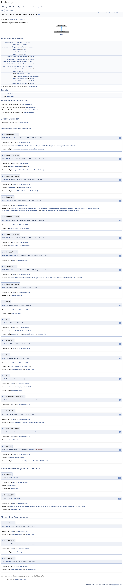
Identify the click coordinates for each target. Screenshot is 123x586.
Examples (49, 7)
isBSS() (11, 506)
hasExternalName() (25, 187)
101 (13, 142)
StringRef (26, 76)
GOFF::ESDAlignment (9, 61)
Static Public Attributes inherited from (18, 107)
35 (13, 566)
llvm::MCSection (32, 86)
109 (13, 225)
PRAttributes (26, 228)
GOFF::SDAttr (11, 56)
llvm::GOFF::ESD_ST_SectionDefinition (20, 387)
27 (12, 122)
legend (61, 34)
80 (13, 310)
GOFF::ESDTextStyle (9, 66)
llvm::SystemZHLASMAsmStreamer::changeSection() (27, 149)
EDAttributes (19, 167)
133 (13, 437)
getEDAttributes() (28, 334)
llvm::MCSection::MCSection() (39, 506)
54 (13, 482)
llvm (2, 10)
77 (13, 205)
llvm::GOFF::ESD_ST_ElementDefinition (21, 331)
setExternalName (22, 81)
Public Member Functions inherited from (19, 86)
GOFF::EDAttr (11, 59)
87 (13, 363)
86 (13, 327)
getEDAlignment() (16, 334)
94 (13, 163)
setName (19, 76)
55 (13, 503)
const (28, 42)
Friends (111, 12)
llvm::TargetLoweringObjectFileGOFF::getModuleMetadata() (29, 461)
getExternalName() (17, 295)
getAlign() (38, 146)
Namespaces (26, 7)
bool (14, 44)
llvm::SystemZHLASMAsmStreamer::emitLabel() (85, 208)
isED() (43, 146)
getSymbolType (21, 47)
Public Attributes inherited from (17, 104)
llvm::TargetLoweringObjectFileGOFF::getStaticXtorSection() (60, 210)
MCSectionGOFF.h (22, 122)
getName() (12, 187)
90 (13, 242)
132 (13, 292)
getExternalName (22, 83)
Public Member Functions (102, 12)
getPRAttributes (22, 64)
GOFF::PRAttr (11, 64)
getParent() (48, 278)
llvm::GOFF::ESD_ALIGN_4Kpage (24, 146)
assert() (11, 146)
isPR (18, 54)
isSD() (16, 246)
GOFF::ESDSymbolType (9, 47)
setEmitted (20, 73)
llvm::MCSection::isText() (21, 506)
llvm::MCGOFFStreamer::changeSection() (23, 208)
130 (13, 454)
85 (13, 384)
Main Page (4, 7)
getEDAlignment (22, 61)
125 (13, 404)
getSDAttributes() (16, 390)
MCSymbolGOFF (11, 96)
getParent (20, 42)
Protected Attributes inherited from (18, 112)
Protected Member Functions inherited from (20, 110)
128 (13, 419)
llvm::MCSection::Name (16, 440)
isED (18, 52)
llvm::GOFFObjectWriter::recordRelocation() (24, 191)
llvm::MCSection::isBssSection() (62, 278)
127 (13, 348)
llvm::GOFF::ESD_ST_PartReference (19, 366)
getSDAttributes (22, 56)
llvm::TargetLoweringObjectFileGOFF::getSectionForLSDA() (20, 210)
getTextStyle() (41, 334)
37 (13, 549)
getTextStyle (21, 66)
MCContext (10, 94)
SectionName (34, 76)
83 (13, 260)
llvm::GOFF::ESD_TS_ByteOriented (33, 278)
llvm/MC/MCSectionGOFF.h (16, 19)
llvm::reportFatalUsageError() (66, 146)
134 (13, 184)
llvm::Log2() (49, 146)
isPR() (16, 228)
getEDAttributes (22, 59)
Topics (20, 7)
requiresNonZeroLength (24, 69)
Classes (35, 7)
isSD (18, 49)
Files (42, 7)
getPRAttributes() (16, 369)
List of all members (118, 12)
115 (13, 274)
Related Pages (13, 7)
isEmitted (20, 71)
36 (13, 531)
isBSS (18, 44)
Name (37, 81)
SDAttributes (26, 246)
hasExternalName (22, 78)
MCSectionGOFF (10, 10)
